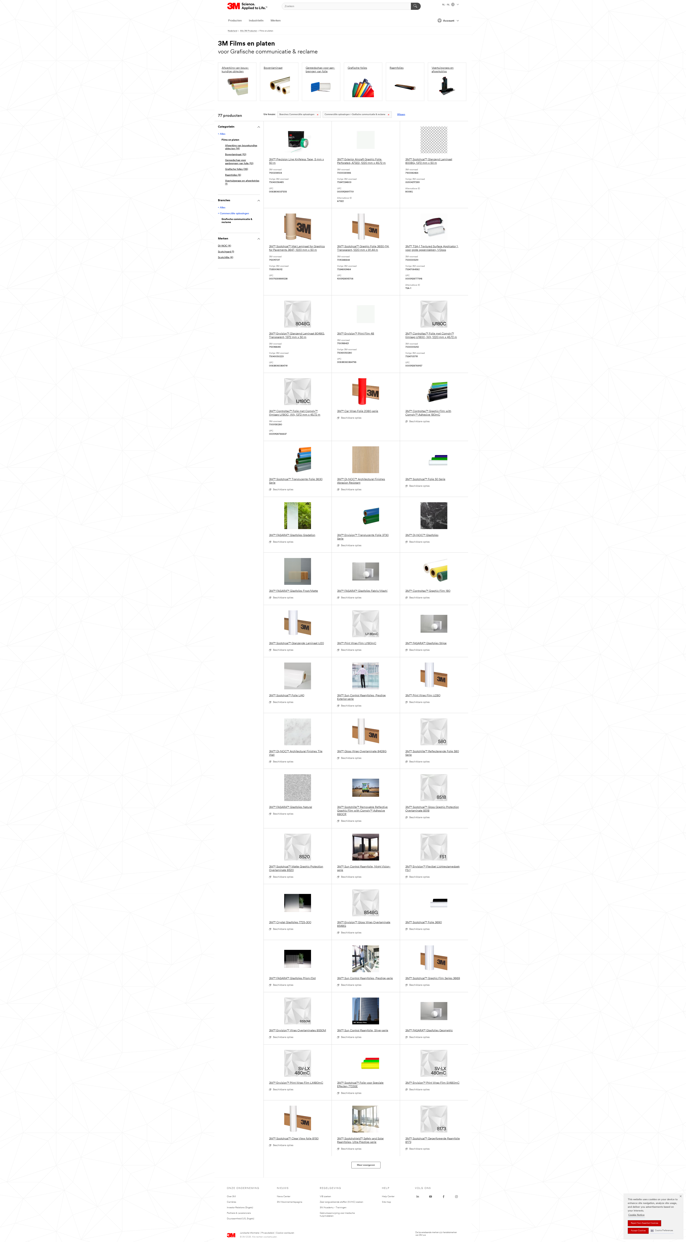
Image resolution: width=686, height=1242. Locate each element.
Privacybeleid (267, 1233)
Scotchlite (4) (225, 257)
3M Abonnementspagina (289, 1202)
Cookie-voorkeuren (285, 1233)
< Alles (221, 134)
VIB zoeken (325, 1196)
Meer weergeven (366, 1165)
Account (448, 20)
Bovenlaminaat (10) (235, 154)
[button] (662, 1231)
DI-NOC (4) (224, 246)
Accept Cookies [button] (638, 1231)
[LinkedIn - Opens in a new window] (417, 1196)
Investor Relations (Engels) (240, 1207)
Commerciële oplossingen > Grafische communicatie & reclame (355, 114)
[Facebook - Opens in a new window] (443, 1196)
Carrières (231, 1202)
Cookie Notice (636, 1215)
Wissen (401, 114)
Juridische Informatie (249, 1233)
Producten (235, 20)
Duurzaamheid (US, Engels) (240, 1219)
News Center (283, 1196)
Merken (276, 20)
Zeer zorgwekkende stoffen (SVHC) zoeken (341, 1202)
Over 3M (231, 1196)
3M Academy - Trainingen (333, 1207)
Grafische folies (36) (236, 169)
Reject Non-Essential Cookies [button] (644, 1223)
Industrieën (256, 20)
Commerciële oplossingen (296, 114)
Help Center (388, 1196)
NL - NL (446, 5)
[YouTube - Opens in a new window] (430, 1196)
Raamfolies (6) (233, 175)
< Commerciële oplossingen (233, 213)
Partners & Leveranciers (239, 1213)
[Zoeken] (416, 6)
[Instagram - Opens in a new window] (456, 1196)
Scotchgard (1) (226, 252)
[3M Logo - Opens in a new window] (247, 6)
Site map (386, 1202)
